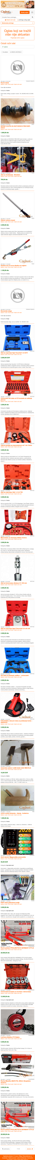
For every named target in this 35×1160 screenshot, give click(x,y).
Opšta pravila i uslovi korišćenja (17, 1158)
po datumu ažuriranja (15, 52)
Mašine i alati (4, 84)
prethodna (6, 1149)
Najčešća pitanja (8, 1156)
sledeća (29, 1149)
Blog (20, 1156)
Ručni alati (10, 84)
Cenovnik (30, 1158)
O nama (16, 1156)
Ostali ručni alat (18, 84)
